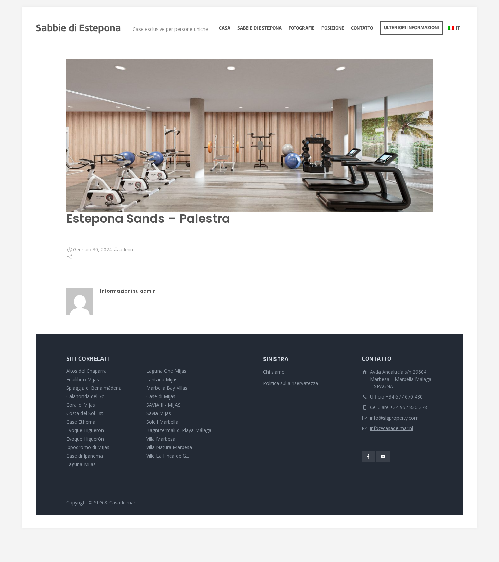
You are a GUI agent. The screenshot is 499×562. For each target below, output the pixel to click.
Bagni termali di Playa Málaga (178, 430)
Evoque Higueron (85, 430)
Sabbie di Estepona (259, 28)
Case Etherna (80, 422)
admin (126, 249)
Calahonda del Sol (86, 396)
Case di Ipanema (84, 455)
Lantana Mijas (162, 379)
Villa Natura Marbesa (169, 447)
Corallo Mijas (80, 405)
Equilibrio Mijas (82, 379)
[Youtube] (383, 456)
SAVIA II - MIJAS (163, 405)
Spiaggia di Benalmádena (94, 388)
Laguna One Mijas (166, 371)
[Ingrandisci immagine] (249, 135)
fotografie (302, 28)
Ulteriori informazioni (411, 28)
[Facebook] (368, 456)
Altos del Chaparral (87, 371)
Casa (224, 28)
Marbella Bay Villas (166, 388)
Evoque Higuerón (85, 438)
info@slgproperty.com (394, 417)
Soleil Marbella (162, 422)
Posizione (332, 28)
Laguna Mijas (81, 464)
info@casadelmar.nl (391, 428)
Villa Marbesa (160, 438)
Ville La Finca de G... (167, 455)
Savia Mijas (158, 413)
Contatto (362, 28)
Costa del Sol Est (84, 413)
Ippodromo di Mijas (87, 447)
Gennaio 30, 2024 (92, 249)
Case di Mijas (160, 396)
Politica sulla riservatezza (290, 383)
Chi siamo (274, 372)
